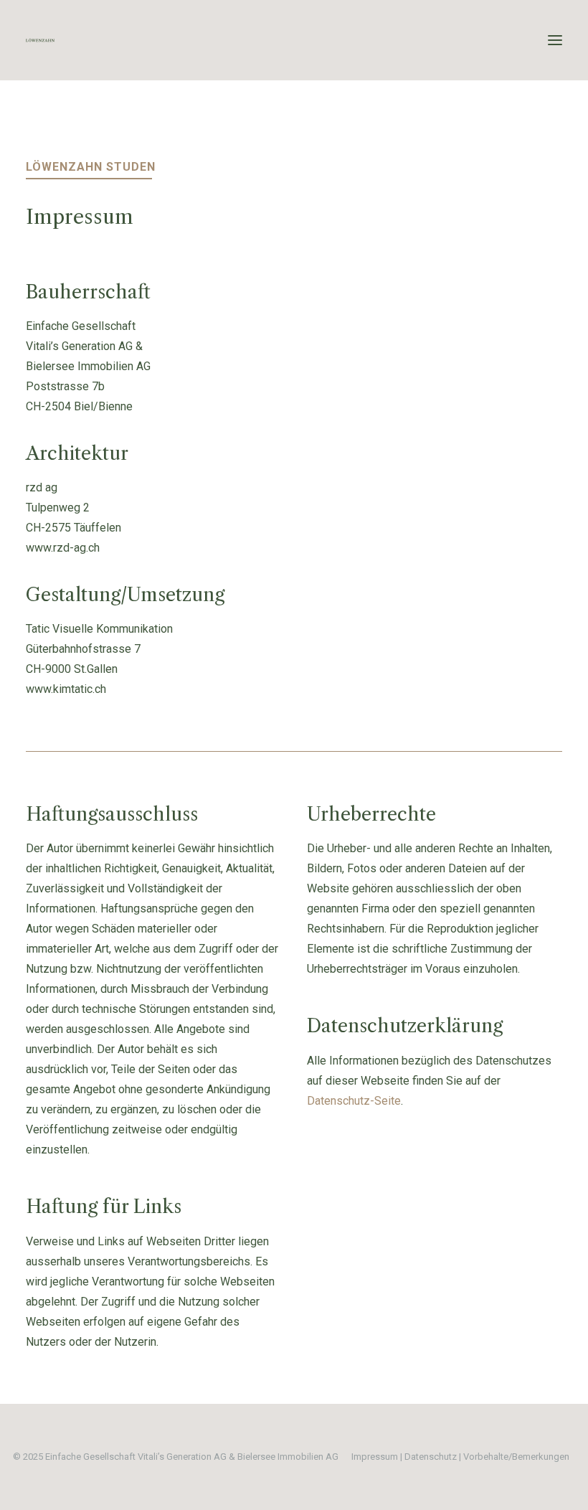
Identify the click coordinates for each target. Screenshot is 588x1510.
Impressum (374, 1456)
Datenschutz (430, 1456)
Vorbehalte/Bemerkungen (516, 1456)
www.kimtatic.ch (66, 689)
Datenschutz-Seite (354, 1101)
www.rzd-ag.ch (63, 548)
